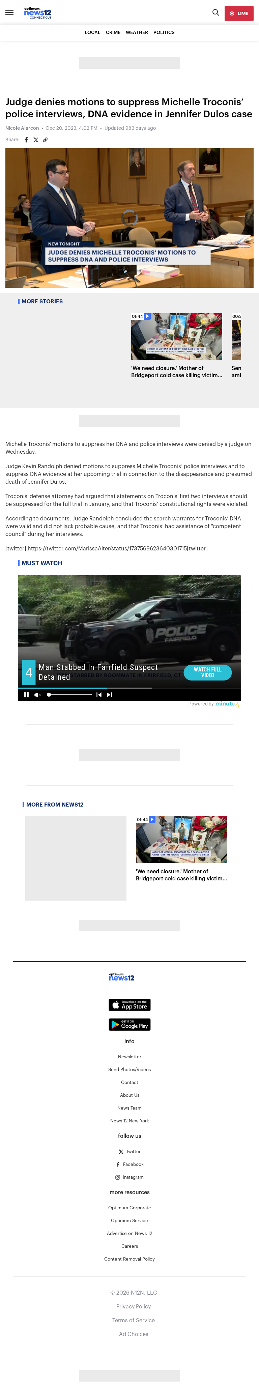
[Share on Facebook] (26, 140)
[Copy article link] (45, 140)
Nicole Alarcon (22, 128)
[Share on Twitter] (35, 140)
